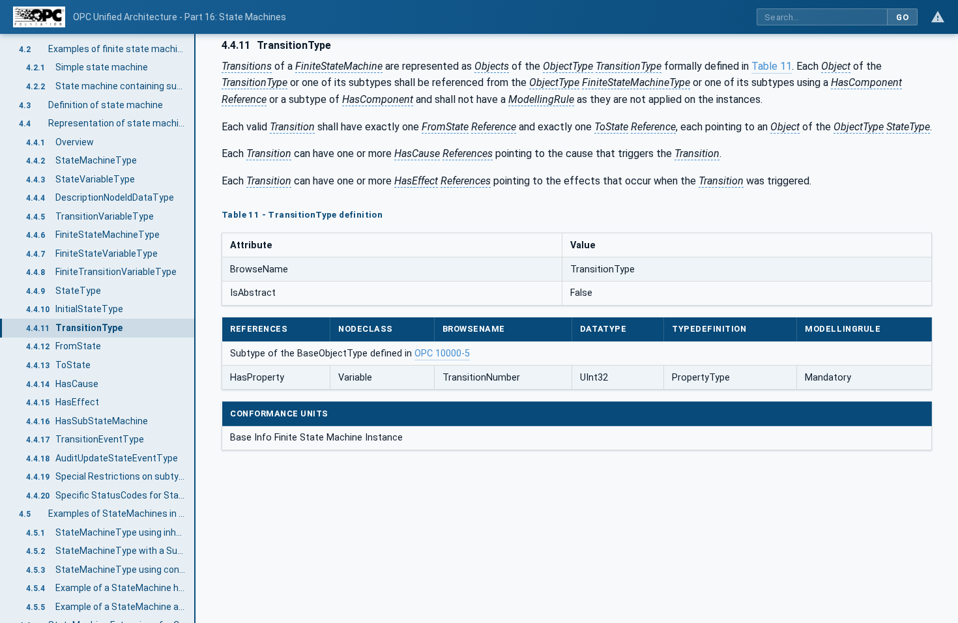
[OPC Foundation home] (39, 17)
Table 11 (771, 66)
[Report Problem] (938, 17)
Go (902, 17)
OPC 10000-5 (442, 353)
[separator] (195, 328)
